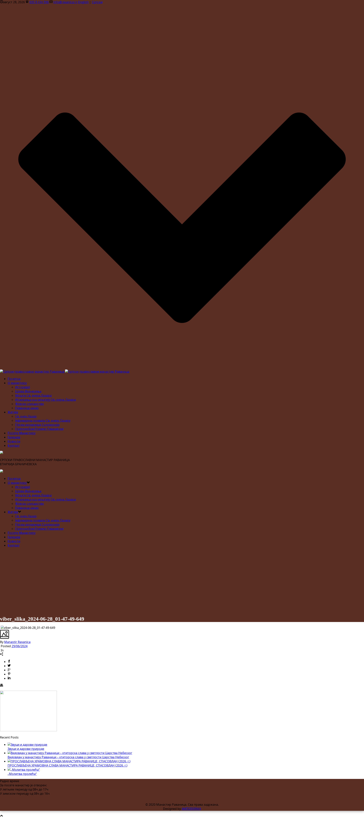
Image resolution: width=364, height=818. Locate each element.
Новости (14, 441)
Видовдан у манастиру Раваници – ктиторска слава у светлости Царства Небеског (68, 757)
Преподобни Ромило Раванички (39, 429)
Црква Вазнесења (28, 391)
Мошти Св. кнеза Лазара (33, 395)
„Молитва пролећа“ (22, 774)
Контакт (14, 445)
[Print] (1, 685)
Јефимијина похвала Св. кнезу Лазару (42, 420)
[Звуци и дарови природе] (27, 744)
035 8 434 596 (39, 2)
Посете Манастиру (21, 433)
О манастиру (17, 383)
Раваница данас (27, 408)
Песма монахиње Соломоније (37, 425)
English (83, 2)
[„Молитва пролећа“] (24, 770)
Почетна (14, 379)
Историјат (22, 387)
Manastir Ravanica (17, 642)
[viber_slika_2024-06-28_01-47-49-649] (0, 628)
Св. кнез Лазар (26, 416)
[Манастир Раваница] (64, 371)
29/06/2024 (19, 646)
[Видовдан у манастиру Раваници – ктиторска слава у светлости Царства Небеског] (70, 753)
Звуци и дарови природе (26, 749)
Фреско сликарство (29, 404)
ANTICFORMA (191, 809)
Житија (13, 412)
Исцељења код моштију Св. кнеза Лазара (45, 400)
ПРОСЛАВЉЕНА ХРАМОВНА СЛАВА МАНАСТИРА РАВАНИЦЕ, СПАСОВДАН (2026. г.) (67, 765)
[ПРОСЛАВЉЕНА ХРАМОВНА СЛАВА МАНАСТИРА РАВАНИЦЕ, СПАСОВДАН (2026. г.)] (69, 761)
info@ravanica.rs (65, 2)
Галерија (14, 437)
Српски (97, 2)
